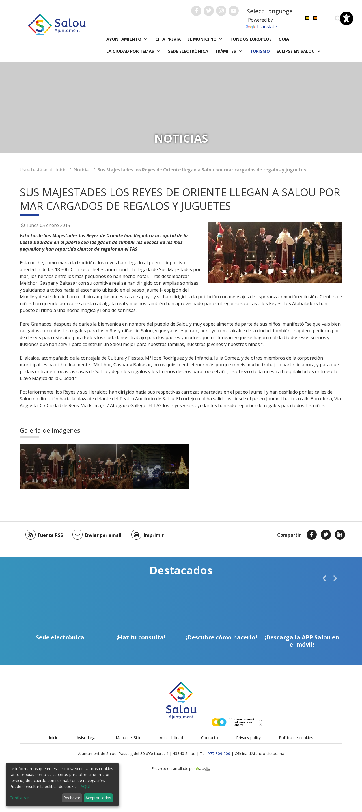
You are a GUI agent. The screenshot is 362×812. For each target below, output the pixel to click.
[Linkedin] (340, 535)
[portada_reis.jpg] (48, 466)
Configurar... (20, 797)
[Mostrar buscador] (337, 18)
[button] (324, 578)
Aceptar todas (98, 797)
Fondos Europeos (251, 39)
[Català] (307, 17)
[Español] (315, 17)
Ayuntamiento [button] (124, 39)
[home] (57, 24)
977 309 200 (219, 753)
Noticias (82, 170)
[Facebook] (312, 535)
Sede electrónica (188, 51)
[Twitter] (326, 535)
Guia (284, 39)
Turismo (260, 51)
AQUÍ (85, 786)
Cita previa (168, 39)
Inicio (61, 170)
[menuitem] (307, 17)
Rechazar (71, 797)
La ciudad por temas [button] (130, 51)
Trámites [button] (226, 51)
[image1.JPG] (104, 466)
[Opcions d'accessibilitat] (346, 18)
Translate (266, 27)
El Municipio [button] (203, 39)
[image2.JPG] (161, 466)
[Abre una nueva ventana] (196, 11)
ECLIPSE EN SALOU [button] (296, 51)
